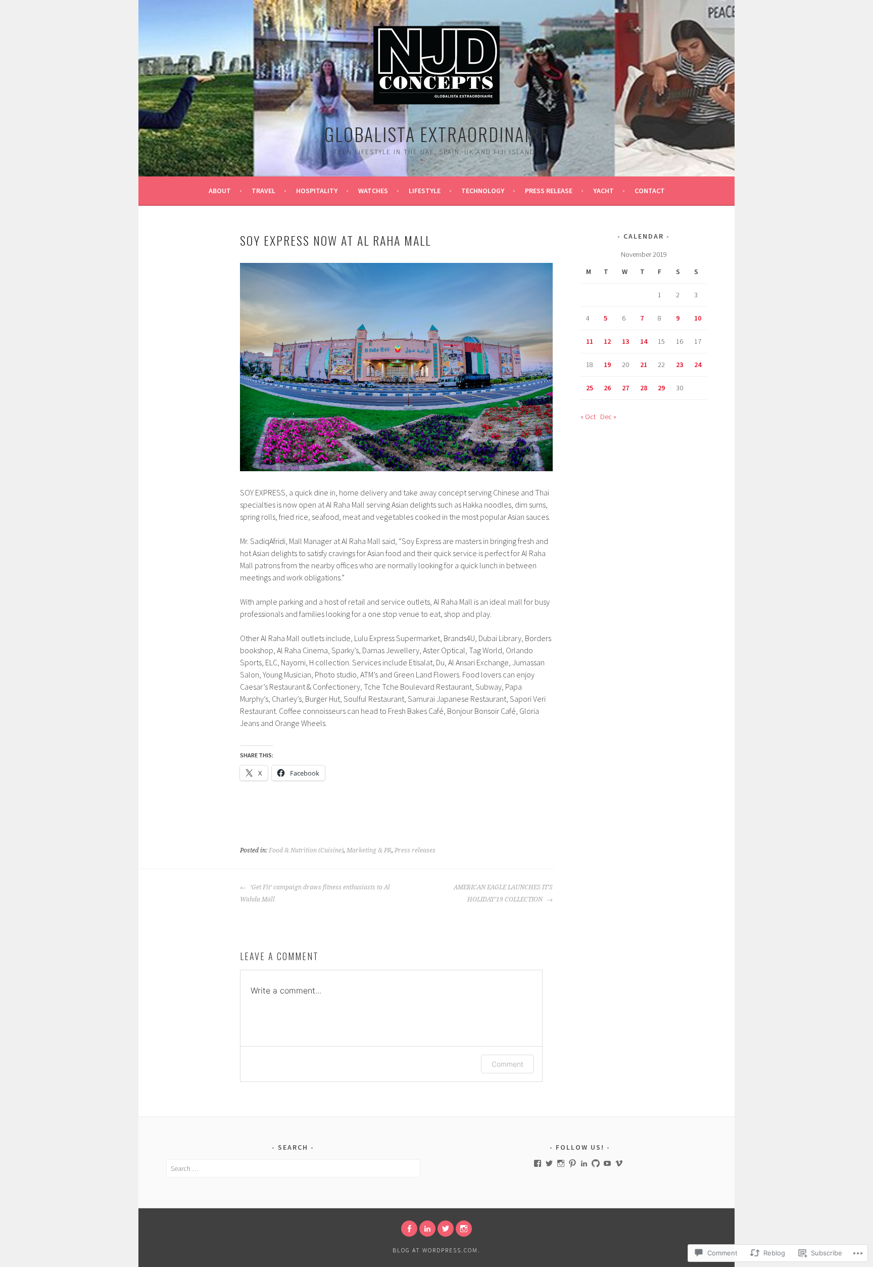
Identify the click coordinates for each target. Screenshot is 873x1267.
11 (589, 341)
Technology (482, 190)
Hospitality (316, 190)
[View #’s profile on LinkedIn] (584, 1163)
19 (607, 364)
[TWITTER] (446, 1228)
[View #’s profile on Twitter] (549, 1163)
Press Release (548, 190)
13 (625, 341)
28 (643, 387)
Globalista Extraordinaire (436, 133)
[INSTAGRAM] (464, 1228)
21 (643, 364)
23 (679, 364)
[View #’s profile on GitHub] (596, 1163)
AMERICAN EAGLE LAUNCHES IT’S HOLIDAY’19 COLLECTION (503, 893)
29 (661, 387)
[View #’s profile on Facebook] (538, 1163)
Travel (263, 190)
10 (697, 318)
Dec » (608, 416)
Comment (507, 1064)
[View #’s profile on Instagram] (561, 1163)
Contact (650, 190)
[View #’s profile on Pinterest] (572, 1163)
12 (607, 341)
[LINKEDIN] (427, 1228)
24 (697, 364)
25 (589, 387)
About (220, 190)
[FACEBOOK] (409, 1228)
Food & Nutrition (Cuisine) (306, 850)
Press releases (415, 850)
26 (607, 387)
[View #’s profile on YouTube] (607, 1163)
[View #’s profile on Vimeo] (619, 1163)
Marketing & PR (369, 850)
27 (625, 387)
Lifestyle (425, 190)
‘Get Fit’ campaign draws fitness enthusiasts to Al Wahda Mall (315, 893)
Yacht (603, 190)
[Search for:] (293, 1168)
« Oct (588, 416)
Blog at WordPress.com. (436, 1250)
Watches (373, 190)
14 (643, 341)
